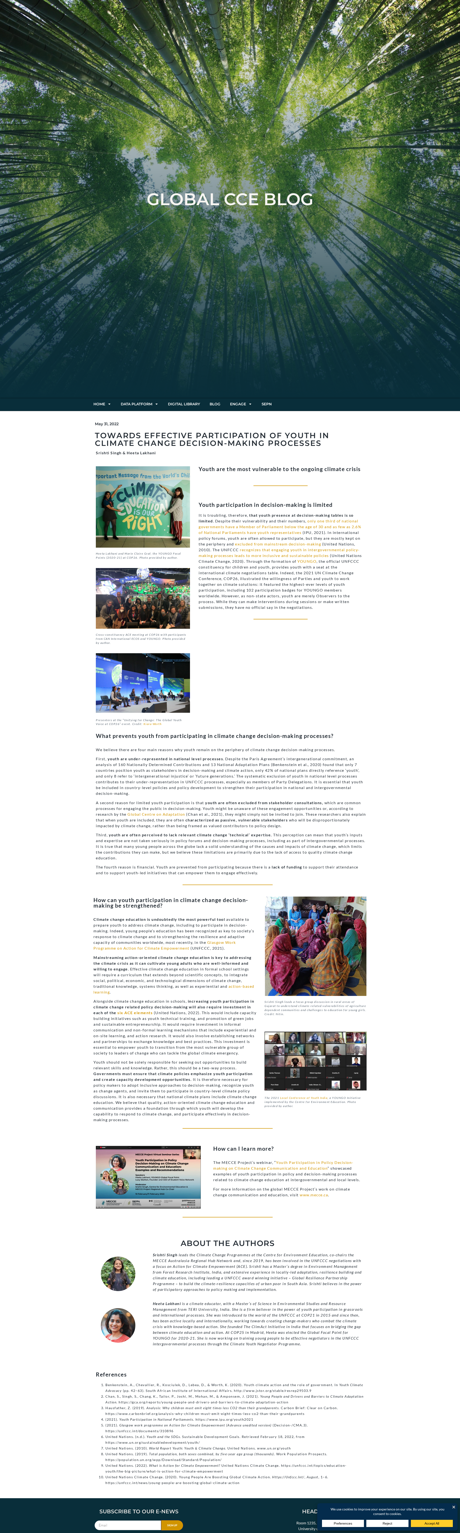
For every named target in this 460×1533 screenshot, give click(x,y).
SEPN (267, 404)
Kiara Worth (153, 724)
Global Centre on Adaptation (156, 814)
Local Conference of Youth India (304, 1098)
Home (99, 404)
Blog (215, 404)
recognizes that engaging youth (271, 549)
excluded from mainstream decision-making (278, 544)
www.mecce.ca (314, 1194)
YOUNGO (306, 561)
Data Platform (136, 404)
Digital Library (184, 404)
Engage (238, 404)
